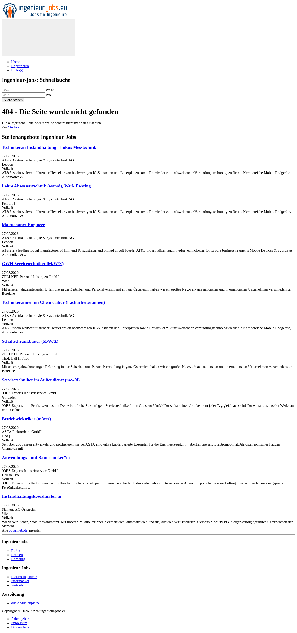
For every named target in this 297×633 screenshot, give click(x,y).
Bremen (17, 555)
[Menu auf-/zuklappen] (38, 37)
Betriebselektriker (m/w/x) (26, 418)
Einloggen (18, 70)
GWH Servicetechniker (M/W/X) (33, 263)
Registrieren (20, 66)
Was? (50, 90)
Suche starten (13, 100)
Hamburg (18, 559)
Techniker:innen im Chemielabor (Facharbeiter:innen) (53, 302)
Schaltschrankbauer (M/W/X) (30, 341)
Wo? (49, 95)
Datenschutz (20, 627)
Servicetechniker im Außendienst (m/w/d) (41, 379)
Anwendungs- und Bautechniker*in (36, 457)
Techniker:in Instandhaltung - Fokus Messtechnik (49, 147)
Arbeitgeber (20, 619)
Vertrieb (17, 585)
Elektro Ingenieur (24, 577)
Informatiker (20, 581)
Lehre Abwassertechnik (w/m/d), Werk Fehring (46, 186)
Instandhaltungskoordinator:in (31, 496)
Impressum (19, 623)
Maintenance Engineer (23, 224)
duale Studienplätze (25, 603)
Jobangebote (18, 530)
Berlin (15, 551)
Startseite (14, 127)
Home (15, 62)
